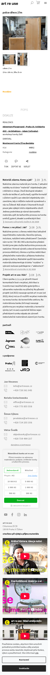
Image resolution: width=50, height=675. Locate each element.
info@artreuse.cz (22, 386)
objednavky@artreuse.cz (26, 434)
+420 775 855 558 (22, 406)
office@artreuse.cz (23, 402)
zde (36, 653)
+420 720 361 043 (22, 390)
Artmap (18, 279)
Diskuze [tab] (8, 115)
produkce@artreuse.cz (25, 418)
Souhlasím (24, 668)
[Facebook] (12, 515)
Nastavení (24, 659)
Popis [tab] (24, 109)
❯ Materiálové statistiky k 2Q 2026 (19, 269)
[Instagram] (19, 515)
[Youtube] (6, 515)
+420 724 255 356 (22, 422)
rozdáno (33, 152)
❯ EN (37, 180)
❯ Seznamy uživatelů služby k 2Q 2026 (21, 221)
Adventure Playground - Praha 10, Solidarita (24, 126)
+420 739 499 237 (22, 438)
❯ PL (43, 180)
